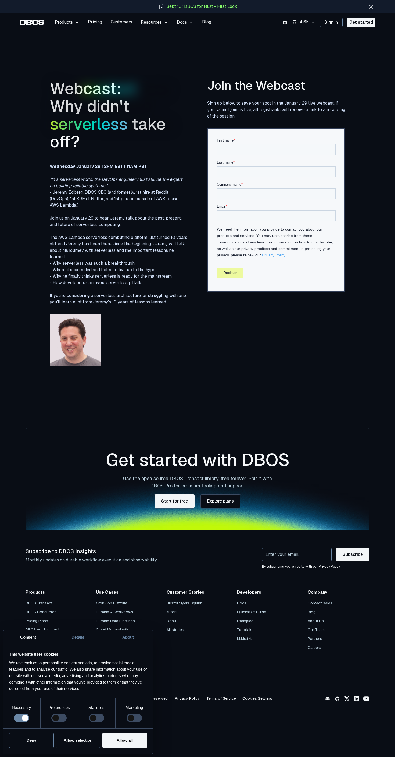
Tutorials (244, 629)
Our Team (316, 629)
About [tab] (128, 637)
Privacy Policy (187, 698)
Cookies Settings (257, 698)
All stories (175, 629)
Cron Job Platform (111, 603)
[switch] (59, 718)
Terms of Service (221, 698)
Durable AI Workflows (114, 612)
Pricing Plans (37, 620)
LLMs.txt (244, 638)
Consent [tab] (28, 637)
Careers (314, 647)
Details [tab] (77, 637)
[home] (32, 22)
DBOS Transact (39, 603)
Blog (206, 22)
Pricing (95, 22)
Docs (241, 603)
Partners (315, 638)
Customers (121, 22)
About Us (316, 620)
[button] (67, 22)
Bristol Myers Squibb (184, 603)
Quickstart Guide (251, 612)
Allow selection (78, 740)
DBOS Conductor (41, 612)
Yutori (172, 612)
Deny (31, 740)
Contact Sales (320, 603)
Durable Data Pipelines (115, 620)
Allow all (125, 740)
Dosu (171, 620)
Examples (245, 620)
